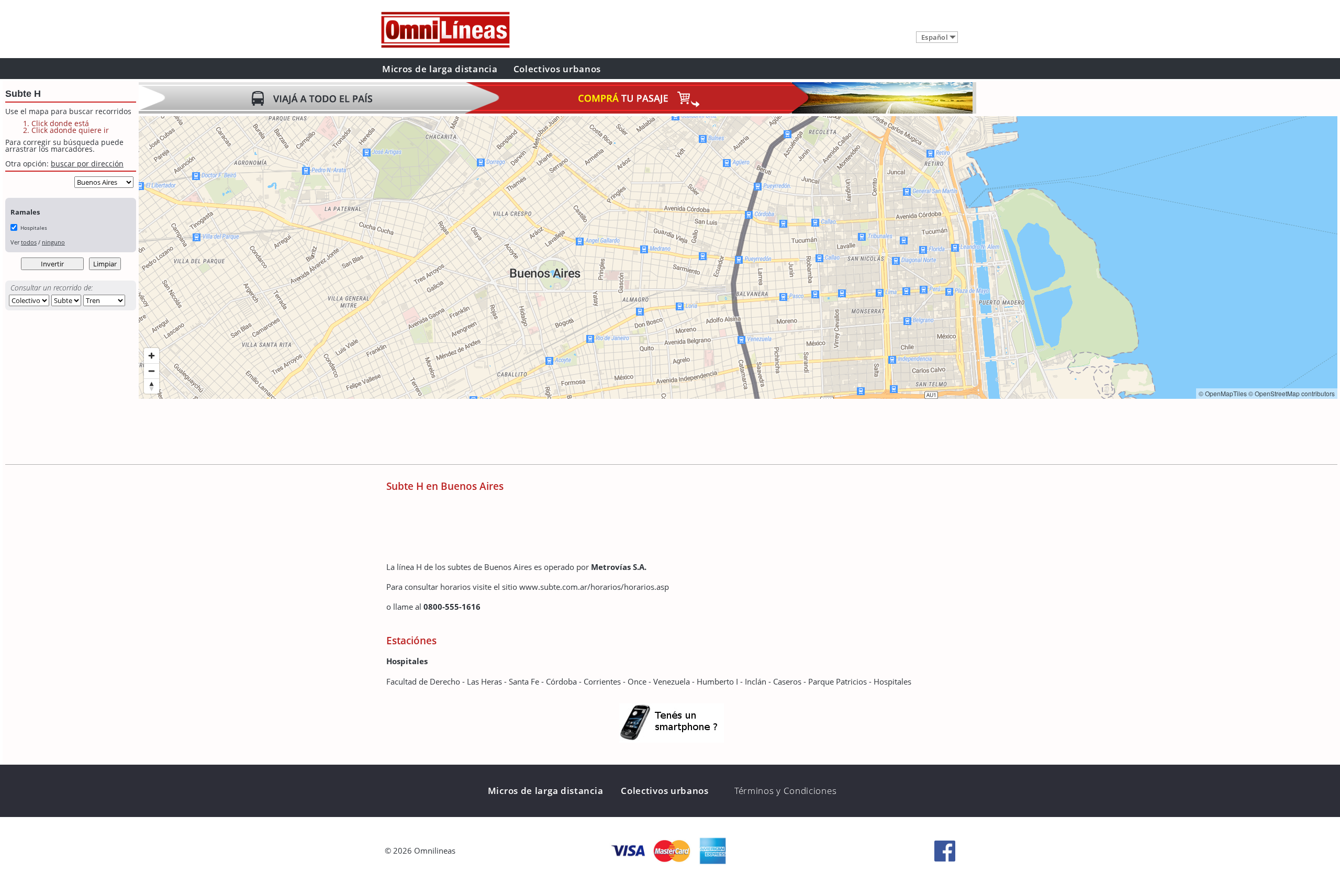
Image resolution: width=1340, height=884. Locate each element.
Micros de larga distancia (440, 69)
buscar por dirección (87, 164)
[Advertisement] (329, 432)
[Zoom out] (151, 370)
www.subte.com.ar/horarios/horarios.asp (594, 586)
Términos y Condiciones (785, 791)
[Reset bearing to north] (151, 386)
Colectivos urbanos (557, 69)
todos (29, 242)
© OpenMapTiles (1223, 393)
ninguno (53, 242)
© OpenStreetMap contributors (1291, 393)
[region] (738, 257)
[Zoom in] (151, 355)
